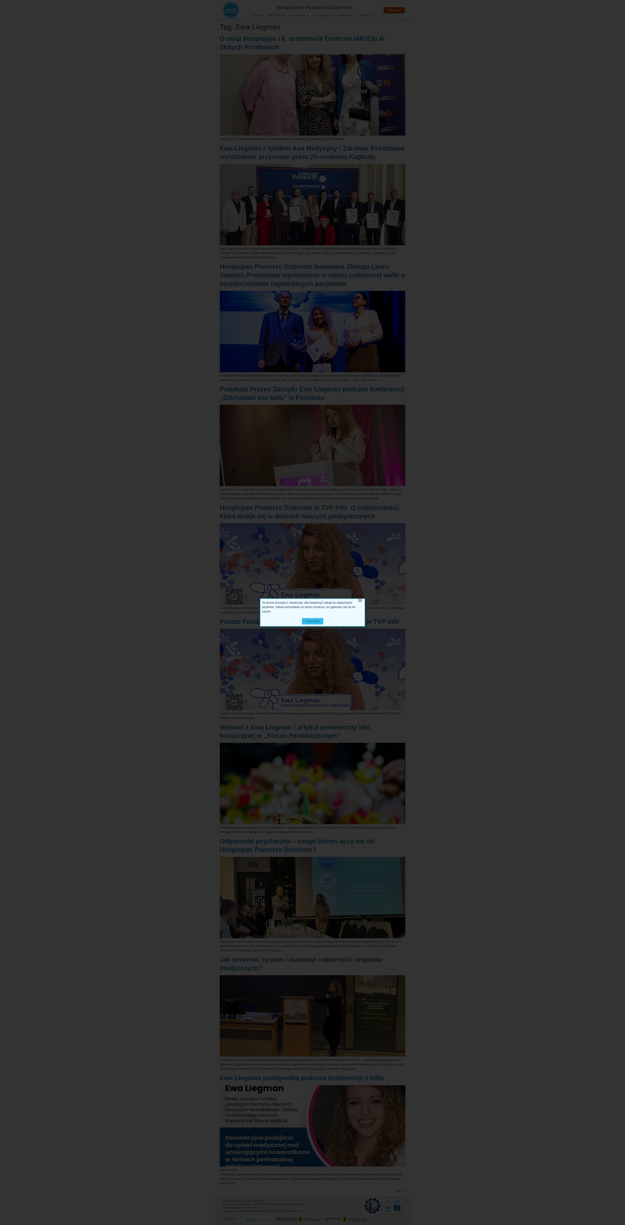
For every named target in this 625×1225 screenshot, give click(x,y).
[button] (360, 600)
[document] (312, 612)
